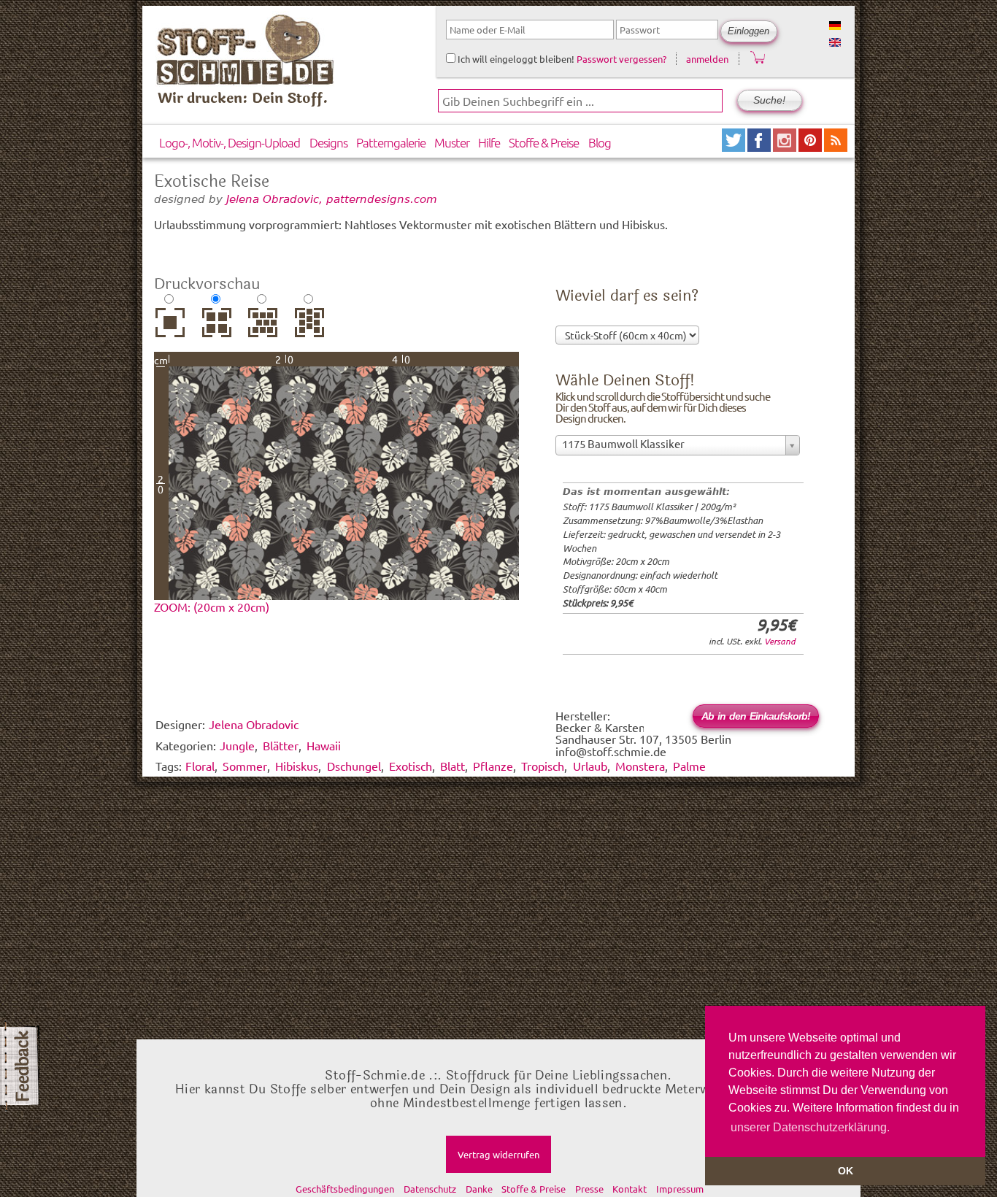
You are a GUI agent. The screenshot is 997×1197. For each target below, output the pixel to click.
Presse (589, 1188)
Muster (451, 142)
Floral (200, 765)
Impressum (680, 1188)
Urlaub (590, 765)
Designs (328, 142)
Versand (780, 641)
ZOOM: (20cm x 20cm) (211, 606)
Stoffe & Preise (544, 142)
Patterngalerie (391, 142)
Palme (689, 765)
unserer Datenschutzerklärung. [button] (810, 1127)
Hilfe (489, 142)
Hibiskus (296, 765)
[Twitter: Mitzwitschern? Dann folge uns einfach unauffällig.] (734, 146)
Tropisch (542, 765)
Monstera (640, 765)
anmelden (707, 59)
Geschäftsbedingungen (345, 1188)
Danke (479, 1188)
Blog (599, 142)
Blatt (452, 765)
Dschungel (354, 765)
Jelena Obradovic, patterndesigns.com (331, 199)
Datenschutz (430, 1188)
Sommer (245, 765)
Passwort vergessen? (621, 59)
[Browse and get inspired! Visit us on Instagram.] (785, 146)
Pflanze (493, 765)
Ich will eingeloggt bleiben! (514, 59)
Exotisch (410, 765)
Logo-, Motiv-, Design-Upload (229, 142)
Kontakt (629, 1188)
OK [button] (845, 1171)
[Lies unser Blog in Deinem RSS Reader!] (835, 146)
